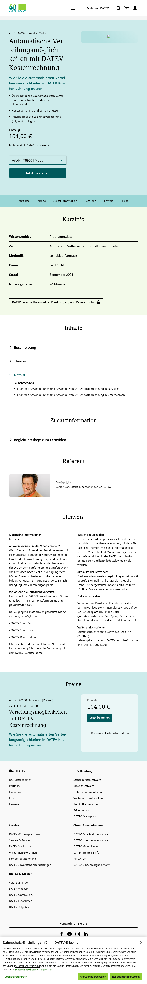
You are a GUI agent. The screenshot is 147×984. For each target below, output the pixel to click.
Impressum (46, 969)
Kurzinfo (24, 200)
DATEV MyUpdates (20, 846)
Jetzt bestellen (37, 172)
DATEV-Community (21, 895)
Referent (90, 200)
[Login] (135, 8)
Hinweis (108, 200)
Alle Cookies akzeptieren (93, 976)
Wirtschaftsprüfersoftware (90, 798)
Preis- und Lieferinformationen (29, 145)
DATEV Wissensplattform (24, 834)
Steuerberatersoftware (87, 780)
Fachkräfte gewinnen (86, 804)
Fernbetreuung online (22, 858)
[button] (37, 160)
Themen (20, 360)
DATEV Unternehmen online (91, 840)
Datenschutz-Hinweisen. (27, 969)
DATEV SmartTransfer (87, 852)
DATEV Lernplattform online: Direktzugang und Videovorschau (54, 302)
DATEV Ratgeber (19, 907)
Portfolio (14, 786)
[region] (73, 960)
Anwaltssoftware (84, 786)
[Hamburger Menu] (75, 8)
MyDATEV (80, 858)
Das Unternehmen (20, 780)
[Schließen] (141, 942)
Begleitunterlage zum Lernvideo (40, 439)
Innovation (15, 792)
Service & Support (20, 840)
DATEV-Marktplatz (85, 816)
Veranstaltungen (19, 882)
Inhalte (41, 200)
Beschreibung (25, 347)
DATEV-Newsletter (20, 901)
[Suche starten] (118, 8)
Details (19, 374)
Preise (124, 200)
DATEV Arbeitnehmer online (91, 834)
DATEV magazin (19, 888)
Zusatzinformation (65, 200)
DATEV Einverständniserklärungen (30, 865)
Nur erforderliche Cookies (126, 976)
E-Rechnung (81, 810)
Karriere (14, 804)
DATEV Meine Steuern (87, 846)
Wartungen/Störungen (23, 852)
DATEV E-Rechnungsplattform (92, 865)
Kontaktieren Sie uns (73, 923)
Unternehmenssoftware (88, 792)
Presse (13, 798)
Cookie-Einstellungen (16, 976)
